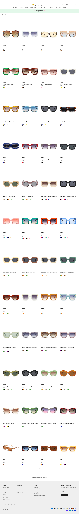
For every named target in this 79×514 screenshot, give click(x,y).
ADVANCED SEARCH (20, 492)
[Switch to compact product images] (5, 14)
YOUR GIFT (64, 7)
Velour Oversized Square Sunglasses (46, 84)
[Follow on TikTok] (14, 504)
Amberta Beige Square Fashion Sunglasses (9, 272)
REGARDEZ (4, 45)
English (67, 4)
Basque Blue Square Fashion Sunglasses (9, 159)
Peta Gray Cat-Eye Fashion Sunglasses (27, 196)
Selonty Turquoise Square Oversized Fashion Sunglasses (28, 235)
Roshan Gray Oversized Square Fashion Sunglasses (29, 347)
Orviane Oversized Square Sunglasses (46, 46)
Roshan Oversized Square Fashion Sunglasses (67, 347)
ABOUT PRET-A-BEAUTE (6, 487)
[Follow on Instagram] (8, 504)
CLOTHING (26, 7)
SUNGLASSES (40, 7)
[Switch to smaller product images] (3, 14)
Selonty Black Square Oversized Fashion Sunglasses (68, 196)
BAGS (56, 7)
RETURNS (4, 492)
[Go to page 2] (42, 468)
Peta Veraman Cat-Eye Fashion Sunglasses (47, 386)
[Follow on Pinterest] (11, 504)
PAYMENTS (4, 494)
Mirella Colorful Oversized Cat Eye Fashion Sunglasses (30, 423)
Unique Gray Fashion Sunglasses (46, 159)
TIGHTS (45, 7)
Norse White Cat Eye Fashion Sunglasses (66, 84)
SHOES (60, 7)
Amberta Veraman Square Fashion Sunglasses (67, 272)
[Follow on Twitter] (5, 504)
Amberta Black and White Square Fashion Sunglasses (49, 272)
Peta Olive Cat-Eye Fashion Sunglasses (8, 386)
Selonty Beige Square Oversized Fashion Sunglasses (49, 196)
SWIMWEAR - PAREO (33, 7)
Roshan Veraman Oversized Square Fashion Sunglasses (9, 348)
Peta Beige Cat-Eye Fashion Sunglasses (9, 196)
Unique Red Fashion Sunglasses (26, 159)
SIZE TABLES (19, 489)
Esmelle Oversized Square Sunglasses (8, 84)
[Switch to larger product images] (2, 14)
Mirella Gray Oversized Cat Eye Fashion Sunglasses (48, 423)
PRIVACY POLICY (5, 497)
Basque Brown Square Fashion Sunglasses (66, 121)
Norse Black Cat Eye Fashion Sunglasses (47, 121)
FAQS (17, 487)
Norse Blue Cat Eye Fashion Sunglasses (28, 121)
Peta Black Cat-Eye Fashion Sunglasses (28, 386)
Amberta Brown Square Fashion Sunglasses (28, 272)
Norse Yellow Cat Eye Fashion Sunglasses (9, 121)
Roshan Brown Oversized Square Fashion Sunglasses (49, 347)
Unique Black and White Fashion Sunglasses (66, 159)
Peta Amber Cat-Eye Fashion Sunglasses (66, 386)
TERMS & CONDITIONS (6, 499)
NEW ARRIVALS (15, 7)
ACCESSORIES (51, 7)
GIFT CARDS (4, 489)
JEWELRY (21, 7)
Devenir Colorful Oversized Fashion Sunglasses (67, 423)
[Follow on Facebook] (3, 504)
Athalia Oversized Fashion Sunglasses (8, 423)
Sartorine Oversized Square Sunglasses (9, 46)
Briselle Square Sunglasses (26, 46)
